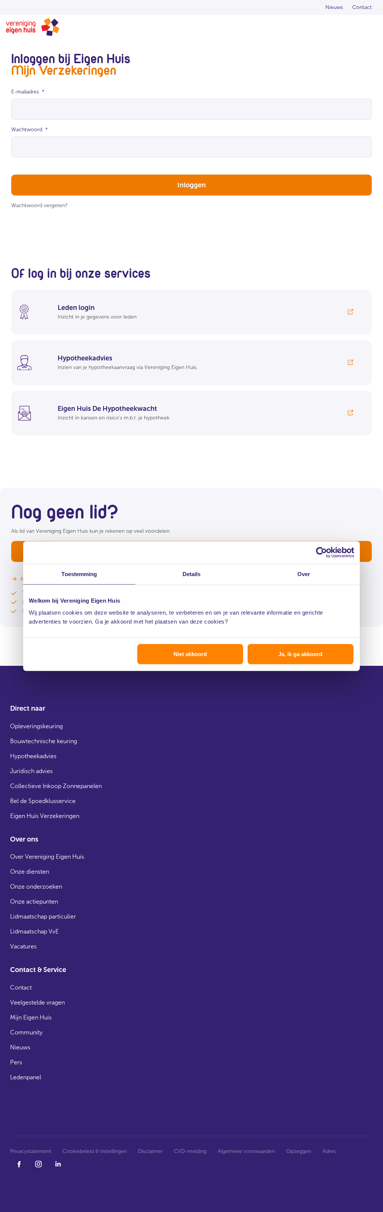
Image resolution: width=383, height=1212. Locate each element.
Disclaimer (150, 1151)
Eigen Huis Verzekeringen (44, 815)
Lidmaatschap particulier (43, 916)
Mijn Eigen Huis (31, 1017)
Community (26, 1032)
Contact (21, 987)
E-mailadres (28, 92)
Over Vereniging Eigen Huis (47, 856)
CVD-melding (190, 1151)
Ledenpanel (25, 1077)
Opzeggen (298, 1151)
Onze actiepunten (34, 901)
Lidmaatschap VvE (34, 931)
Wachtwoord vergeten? (39, 205)
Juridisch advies (31, 771)
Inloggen (191, 185)
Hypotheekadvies (33, 756)
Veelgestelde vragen (37, 1002)
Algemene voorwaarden (246, 1151)
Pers (16, 1062)
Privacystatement (30, 1151)
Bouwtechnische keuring (43, 741)
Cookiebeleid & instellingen (94, 1151)
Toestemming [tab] (79, 574)
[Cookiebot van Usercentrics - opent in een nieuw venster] (321, 552)
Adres (329, 1151)
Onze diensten (29, 871)
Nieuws (20, 1047)
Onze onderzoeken (36, 886)
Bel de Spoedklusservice (43, 801)
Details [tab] (192, 574)
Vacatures (23, 946)
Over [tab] (303, 574)
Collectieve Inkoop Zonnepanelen (56, 786)
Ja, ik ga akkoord (300, 653)
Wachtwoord (29, 129)
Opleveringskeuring (36, 726)
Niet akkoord (190, 653)
